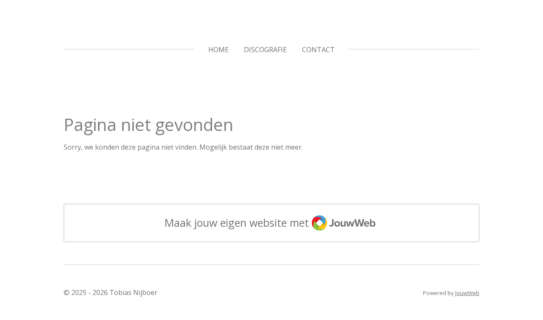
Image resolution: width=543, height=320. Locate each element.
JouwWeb (467, 293)
